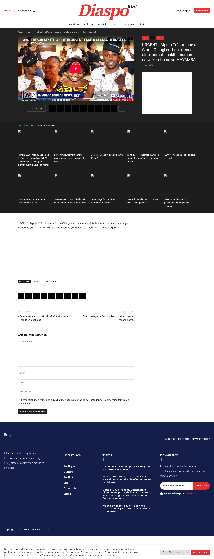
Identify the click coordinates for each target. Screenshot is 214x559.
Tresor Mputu (50, 281)
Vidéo (160, 38)
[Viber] (75, 108)
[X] (60, 108)
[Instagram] (177, 530)
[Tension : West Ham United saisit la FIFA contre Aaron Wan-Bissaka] (70, 185)
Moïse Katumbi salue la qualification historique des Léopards (176, 202)
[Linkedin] (91, 108)
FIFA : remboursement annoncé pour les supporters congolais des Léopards (70, 158)
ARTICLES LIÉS (25, 125)
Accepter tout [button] (200, 552)
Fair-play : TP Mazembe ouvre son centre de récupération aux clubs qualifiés (143, 158)
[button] (27, 10)
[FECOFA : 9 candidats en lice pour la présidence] (180, 141)
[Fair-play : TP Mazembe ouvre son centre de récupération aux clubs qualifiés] (143, 141)
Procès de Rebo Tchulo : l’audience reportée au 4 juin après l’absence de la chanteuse (126, 508)
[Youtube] (208, 530)
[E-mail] (106, 108)
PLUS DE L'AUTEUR (46, 125)
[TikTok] (185, 530)
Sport (30, 31)
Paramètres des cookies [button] (175, 552)
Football (36, 281)
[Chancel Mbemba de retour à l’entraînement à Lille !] (34, 185)
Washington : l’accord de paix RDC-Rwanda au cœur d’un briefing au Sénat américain (126, 479)
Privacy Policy (190, 493)
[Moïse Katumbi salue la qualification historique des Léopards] (180, 185)
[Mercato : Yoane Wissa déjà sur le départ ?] (107, 141)
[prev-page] (189, 125)
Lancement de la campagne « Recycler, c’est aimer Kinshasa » (126, 468)
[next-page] (194, 125)
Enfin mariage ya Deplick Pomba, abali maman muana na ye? (108, 318)
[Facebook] (52, 108)
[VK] (114, 108)
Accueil (21, 31)
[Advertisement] (167, 93)
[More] (121, 108)
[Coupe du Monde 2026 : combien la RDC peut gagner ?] (143, 185)
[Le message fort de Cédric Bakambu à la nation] (107, 185)
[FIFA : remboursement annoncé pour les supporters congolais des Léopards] (70, 141)
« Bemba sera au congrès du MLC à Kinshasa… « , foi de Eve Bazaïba (44, 318)
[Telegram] (98, 108)
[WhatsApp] (68, 108)
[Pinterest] (83, 108)
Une (152, 38)
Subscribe (201, 485)
